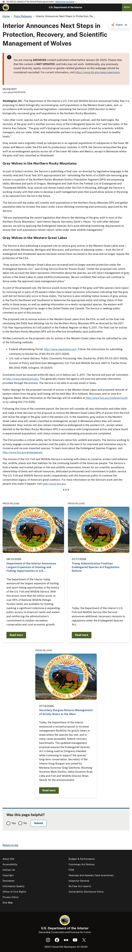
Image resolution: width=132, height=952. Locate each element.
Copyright (8, 875)
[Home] (6, 7)
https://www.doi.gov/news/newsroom (97, 72)
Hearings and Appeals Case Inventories (91, 875)
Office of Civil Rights (14, 891)
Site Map (8, 902)
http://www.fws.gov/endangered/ (22, 452)
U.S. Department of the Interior (65, 7)
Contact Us (9, 869)
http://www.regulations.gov (60, 349)
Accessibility (10, 864)
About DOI (8, 859)
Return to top (10, 845)
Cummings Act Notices (82, 864)
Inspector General (79, 880)
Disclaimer (9, 880)
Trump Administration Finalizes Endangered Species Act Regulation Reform (95, 567)
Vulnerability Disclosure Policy (86, 891)
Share (119, 24)
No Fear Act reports (80, 886)
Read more (16, 635)
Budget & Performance (82, 859)
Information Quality (13, 886)
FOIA (71, 869)
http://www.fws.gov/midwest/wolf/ (107, 398)
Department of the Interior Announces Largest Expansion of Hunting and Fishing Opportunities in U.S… (31, 567)
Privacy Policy (11, 897)
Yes (14, 823)
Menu (127, 7)
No (25, 823)
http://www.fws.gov (54, 483)
